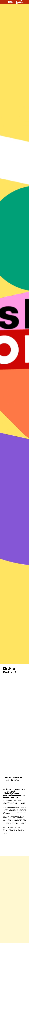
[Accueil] (14, 2)
